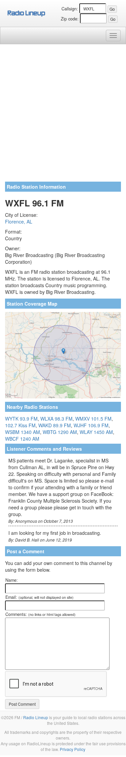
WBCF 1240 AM (22, 438)
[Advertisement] (63, 115)
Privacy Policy (72, 749)
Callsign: (69, 9)
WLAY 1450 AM (96, 432)
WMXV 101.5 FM (93, 418)
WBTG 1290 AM (60, 432)
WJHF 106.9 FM (91, 425)
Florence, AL (18, 221)
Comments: (40, 614)
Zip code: (70, 19)
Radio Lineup (35, 717)
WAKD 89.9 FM (54, 425)
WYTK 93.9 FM (21, 418)
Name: (11, 580)
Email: (39, 597)
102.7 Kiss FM (20, 425)
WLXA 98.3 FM (56, 418)
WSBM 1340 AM (22, 432)
